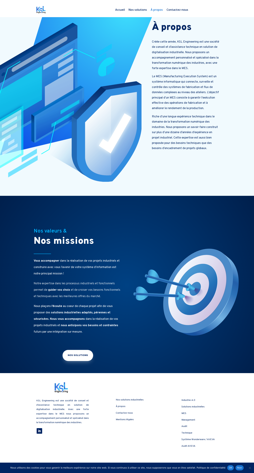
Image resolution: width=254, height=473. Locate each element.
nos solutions (78, 355)
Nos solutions (138, 10)
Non (239, 467)
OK (230, 467)
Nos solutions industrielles (130, 399)
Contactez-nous (177, 10)
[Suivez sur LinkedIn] (39, 431)
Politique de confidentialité (211, 467)
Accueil (120, 10)
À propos (157, 10)
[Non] (249, 468)
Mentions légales (125, 419)
